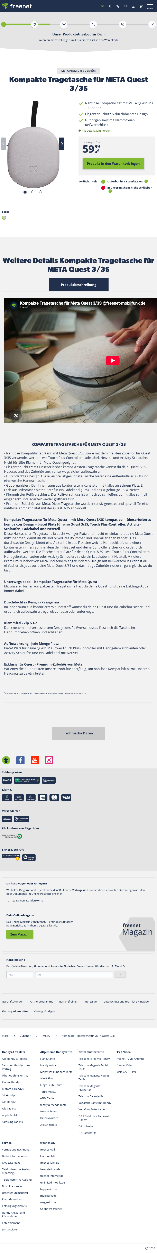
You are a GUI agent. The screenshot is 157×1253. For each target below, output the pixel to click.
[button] (4, 218)
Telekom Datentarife (90, 1096)
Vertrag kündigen (44, 1011)
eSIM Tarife (47, 1098)
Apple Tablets (10, 1115)
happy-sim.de (48, 1189)
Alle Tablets (9, 1108)
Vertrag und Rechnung (15, 1149)
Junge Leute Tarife (51, 1085)
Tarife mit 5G (48, 1092)
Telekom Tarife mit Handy (94, 1059)
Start (5, 1036)
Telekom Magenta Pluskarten (89, 1087)
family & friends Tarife (53, 1105)
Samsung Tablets (12, 1122)
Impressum (91, 1001)
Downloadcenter (12, 1186)
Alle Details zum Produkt (96, 130)
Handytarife (47, 1059)
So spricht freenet (51, 1209)
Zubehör (25, 1036)
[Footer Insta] (49, 760)
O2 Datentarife (87, 1133)
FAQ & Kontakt (11, 1162)
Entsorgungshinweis (14, 1206)
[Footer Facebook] (20, 760)
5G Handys (8, 1095)
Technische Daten (78, 733)
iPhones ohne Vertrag (15, 1075)
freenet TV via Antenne (130, 1059)
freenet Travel (48, 1111)
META (46, 1036)
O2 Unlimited (86, 1126)
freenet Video (125, 1065)
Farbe (6, 212)
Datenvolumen (49, 1118)
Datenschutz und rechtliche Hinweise (126, 1001)
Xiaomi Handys (11, 1082)
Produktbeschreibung (78, 284)
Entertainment (11, 1223)
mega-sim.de (48, 1202)
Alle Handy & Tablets (14, 1059)
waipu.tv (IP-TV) (126, 1072)
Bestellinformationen (15, 1156)
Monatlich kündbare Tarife (56, 1072)
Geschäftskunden (12, 1001)
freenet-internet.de (51, 1176)
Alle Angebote (48, 1125)
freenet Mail (47, 1149)
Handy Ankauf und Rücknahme (13, 1214)
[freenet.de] (17, 6)
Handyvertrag (48, 1065)
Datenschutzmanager (15, 1193)
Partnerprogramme (41, 1001)
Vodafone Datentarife (91, 1109)
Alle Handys (9, 1102)
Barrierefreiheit (68, 1001)
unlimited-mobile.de (52, 1182)
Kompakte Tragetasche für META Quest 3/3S (88, 1036)
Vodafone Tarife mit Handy (94, 1103)
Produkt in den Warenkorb (113, 163)
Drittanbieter (10, 1229)
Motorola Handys (13, 1089)
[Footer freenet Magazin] (6, 760)
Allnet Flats (47, 1078)
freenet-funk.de (49, 1162)
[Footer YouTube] (35, 760)
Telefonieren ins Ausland (17, 1179)
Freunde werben (12, 1199)
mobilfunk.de (48, 1195)
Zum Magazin (19, 934)
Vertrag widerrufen (15, 1011)
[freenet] (141, 6)
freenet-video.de (50, 1169)
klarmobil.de (47, 1156)
